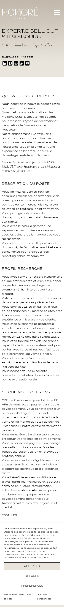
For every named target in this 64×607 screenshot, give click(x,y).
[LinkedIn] (4, 64)
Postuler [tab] (9, 515)
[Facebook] (10, 64)
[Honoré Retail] (20, 13)
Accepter (32, 566)
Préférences (32, 586)
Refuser (32, 576)
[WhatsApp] (16, 64)
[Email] (27, 64)
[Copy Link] (22, 64)
